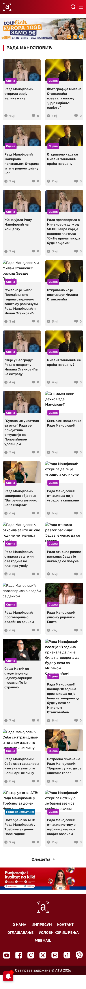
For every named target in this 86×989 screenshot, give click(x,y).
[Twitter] (42, 955)
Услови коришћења (59, 932)
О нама (19, 925)
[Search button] (73, 6)
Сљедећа (41, 859)
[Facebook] (18, 955)
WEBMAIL (43, 940)
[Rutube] (54, 955)
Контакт (65, 925)
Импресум (42, 925)
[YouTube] (6, 955)
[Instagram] (30, 955)
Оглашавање (20, 932)
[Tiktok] (67, 955)
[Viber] (79, 955)
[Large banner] (43, 29)
